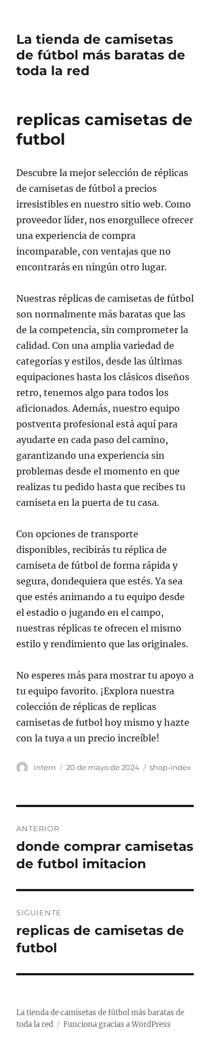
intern (45, 767)
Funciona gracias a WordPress (117, 1024)
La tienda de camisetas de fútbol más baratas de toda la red (100, 55)
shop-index (170, 767)
